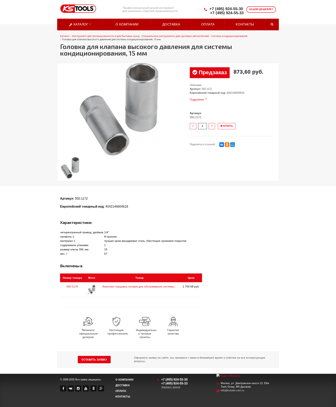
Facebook (63, 388)
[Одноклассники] (227, 144)
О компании (127, 24)
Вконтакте (71, 388)
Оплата (208, 24)
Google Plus (101, 388)
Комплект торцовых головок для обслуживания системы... (139, 286)
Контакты (245, 24)
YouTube (86, 388)
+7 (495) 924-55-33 (227, 13)
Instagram (78, 388)
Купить (227, 126)
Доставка (171, 24)
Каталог (80, 24)
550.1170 (72, 286)
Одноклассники (93, 388)
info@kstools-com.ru (232, 390)
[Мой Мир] (232, 144)
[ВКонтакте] (221, 144)
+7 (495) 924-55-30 (226, 9)
